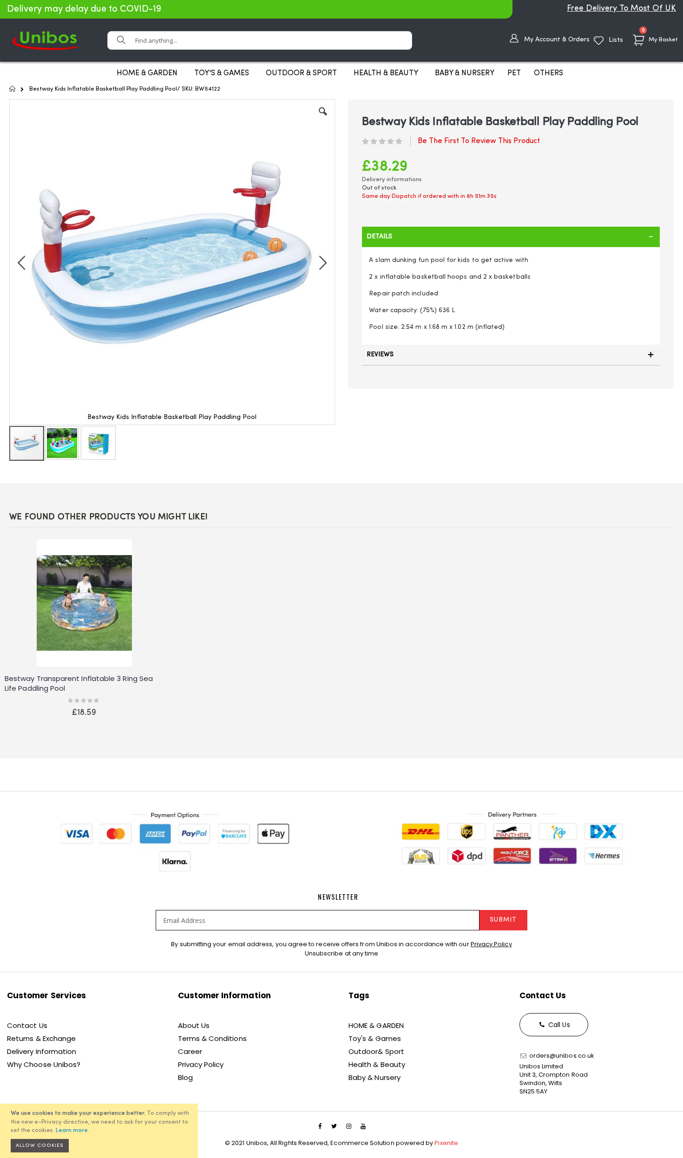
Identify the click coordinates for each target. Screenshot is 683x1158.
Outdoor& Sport (376, 1051)
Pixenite (446, 1142)
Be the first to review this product (479, 141)
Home (12, 89)
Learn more (72, 1130)
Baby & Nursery (374, 1077)
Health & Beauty (376, 1064)
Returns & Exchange (41, 1038)
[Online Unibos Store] (44, 40)
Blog (185, 1077)
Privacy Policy (491, 944)
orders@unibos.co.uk (561, 1055)
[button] (323, 118)
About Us (194, 1025)
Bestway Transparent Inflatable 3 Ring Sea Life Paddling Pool (79, 683)
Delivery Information (41, 1051)
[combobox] (259, 40)
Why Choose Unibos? (43, 1064)
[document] (100, 1130)
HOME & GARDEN (376, 1025)
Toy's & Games (374, 1038)
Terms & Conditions (212, 1038)
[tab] (511, 237)
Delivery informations (392, 180)
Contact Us (27, 1025)
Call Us (558, 1024)
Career (190, 1051)
